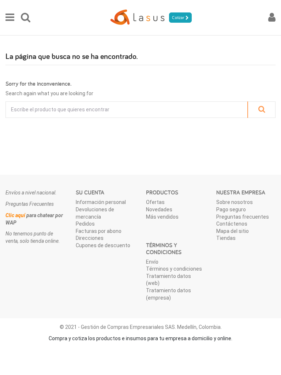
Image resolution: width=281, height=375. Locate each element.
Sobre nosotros (234, 202)
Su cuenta (90, 192)
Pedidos (85, 224)
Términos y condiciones (174, 269)
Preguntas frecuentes (242, 217)
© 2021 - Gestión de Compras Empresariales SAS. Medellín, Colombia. (141, 327)
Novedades (159, 209)
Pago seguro (231, 209)
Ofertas (155, 202)
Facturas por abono (98, 231)
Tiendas (226, 238)
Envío (152, 262)
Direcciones (90, 238)
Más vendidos (162, 217)
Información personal (101, 202)
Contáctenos (231, 224)
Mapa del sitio (232, 231)
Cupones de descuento (103, 245)
